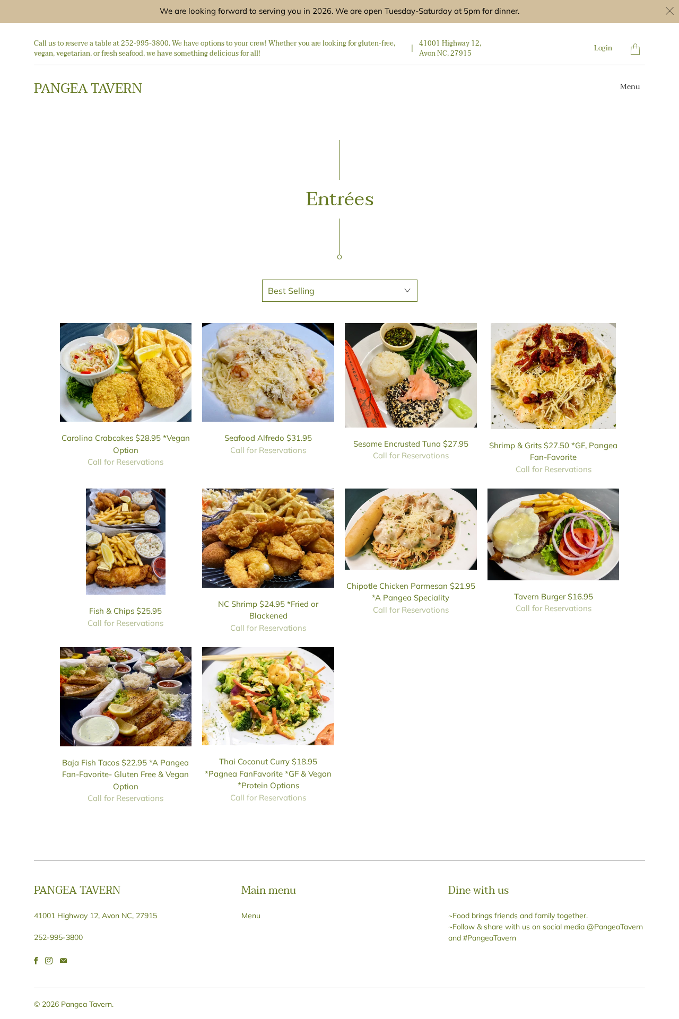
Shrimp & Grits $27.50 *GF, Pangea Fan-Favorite (554, 376)
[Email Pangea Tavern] (63, 960)
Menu (630, 87)
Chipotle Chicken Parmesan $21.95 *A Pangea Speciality (411, 529)
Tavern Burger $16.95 (554, 534)
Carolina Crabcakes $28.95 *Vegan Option (126, 372)
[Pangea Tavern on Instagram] (49, 960)
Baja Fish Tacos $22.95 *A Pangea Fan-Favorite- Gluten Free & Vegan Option (126, 696)
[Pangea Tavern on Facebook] (36, 960)
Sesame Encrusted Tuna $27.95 (411, 375)
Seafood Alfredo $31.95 (268, 372)
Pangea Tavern (88, 88)
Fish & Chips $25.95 (126, 542)
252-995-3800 (58, 937)
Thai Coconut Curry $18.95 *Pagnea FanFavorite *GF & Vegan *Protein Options (268, 696)
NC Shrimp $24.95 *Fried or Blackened (268, 538)
